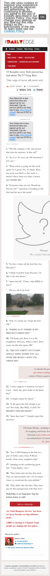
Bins (21, 58)
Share (25, 90)
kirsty (20, 382)
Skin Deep (28, 49)
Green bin (12, 62)
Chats (36, 49)
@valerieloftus (22, 541)
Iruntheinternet (15, 316)
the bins (12, 66)
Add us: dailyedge (25, 504)
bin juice (12, 58)
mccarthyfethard (24, 447)
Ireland (19, 49)
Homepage (6, 49)
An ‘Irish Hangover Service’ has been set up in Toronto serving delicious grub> (23, 514)
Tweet (39, 90)
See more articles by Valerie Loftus (21, 548)
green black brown (29, 62)
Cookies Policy (14, 31)
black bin (29, 58)
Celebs (12, 49)
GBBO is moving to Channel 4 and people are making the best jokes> (22, 524)
